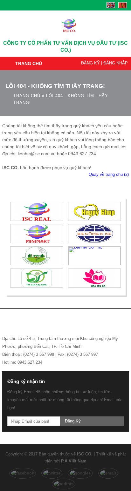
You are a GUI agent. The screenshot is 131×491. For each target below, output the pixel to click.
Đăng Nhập (115, 63)
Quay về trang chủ (109, 174)
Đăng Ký (90, 63)
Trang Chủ (28, 63)
